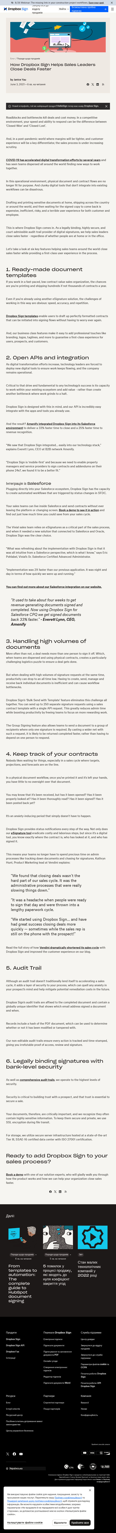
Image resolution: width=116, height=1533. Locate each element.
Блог (12, 59)
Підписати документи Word (57, 1383)
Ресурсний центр (14, 1415)
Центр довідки (88, 1339)
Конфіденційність (89, 1415)
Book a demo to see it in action (79, 510)
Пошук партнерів (52, 1409)
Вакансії (85, 1403)
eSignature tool (21, 833)
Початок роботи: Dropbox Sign (93, 1375)
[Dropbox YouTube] (21, 1453)
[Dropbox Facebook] (14, 1453)
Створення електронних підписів (55, 1369)
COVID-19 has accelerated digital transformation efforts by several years (53, 160)
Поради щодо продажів (28, 59)
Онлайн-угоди (51, 1361)
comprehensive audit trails (37, 1080)
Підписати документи (54, 1346)
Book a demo (14, 1174)
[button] (63, 9)
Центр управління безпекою (20, 1431)
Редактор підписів (52, 1377)
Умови (84, 1409)
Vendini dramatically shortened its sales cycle (69, 947)
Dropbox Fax (12, 1352)
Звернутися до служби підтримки (92, 1356)
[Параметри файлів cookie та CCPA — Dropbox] (49, 1508)
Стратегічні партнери (54, 1403)
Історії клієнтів (13, 1409)
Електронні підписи (53, 1339)
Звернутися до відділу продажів (40, 9)
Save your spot (96, 3)
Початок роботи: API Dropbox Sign (91, 1384)
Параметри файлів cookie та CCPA (95, 1366)
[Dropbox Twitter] (7, 1453)
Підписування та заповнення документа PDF (58, 1353)
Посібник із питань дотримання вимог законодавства (24, 1423)
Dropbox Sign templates (22, 316)
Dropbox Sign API (15, 1346)
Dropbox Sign (13, 1339)
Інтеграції (10, 1358)
